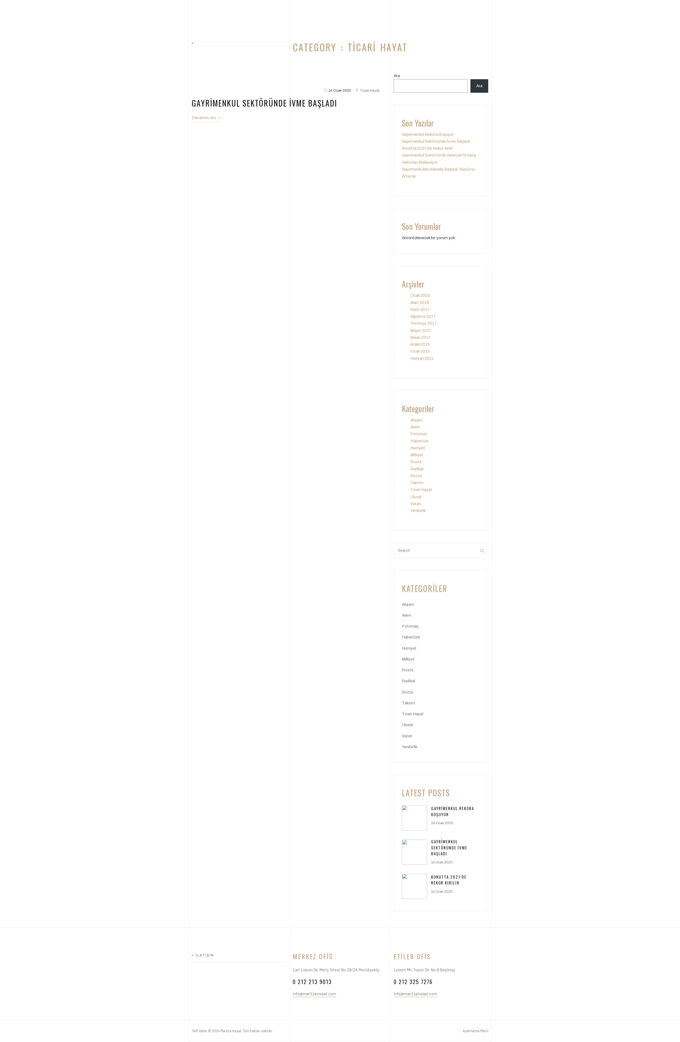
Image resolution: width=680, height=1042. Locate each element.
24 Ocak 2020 (442, 823)
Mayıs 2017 (420, 330)
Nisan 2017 (420, 337)
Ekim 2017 (420, 309)
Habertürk (419, 441)
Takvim (416, 483)
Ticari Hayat (421, 490)
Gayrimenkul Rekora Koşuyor (428, 134)
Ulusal (415, 497)
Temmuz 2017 (423, 323)
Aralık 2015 (420, 344)
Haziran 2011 (422, 358)
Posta (416, 462)
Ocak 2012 (420, 351)
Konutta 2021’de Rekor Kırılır (427, 148)
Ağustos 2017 (423, 316)
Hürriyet (417, 448)
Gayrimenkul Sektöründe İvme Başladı (436, 141)
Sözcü (416, 476)
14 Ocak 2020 (442, 862)
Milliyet (416, 455)
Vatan (415, 504)
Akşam (416, 420)
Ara (397, 76)
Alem (415, 427)
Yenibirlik (418, 511)
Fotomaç (418, 434)
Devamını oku (204, 118)
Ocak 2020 (420, 295)
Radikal (416, 469)
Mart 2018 (419, 302)
